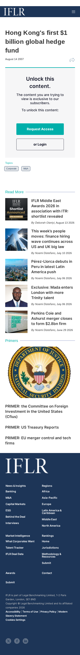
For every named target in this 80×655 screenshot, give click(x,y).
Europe (46, 504)
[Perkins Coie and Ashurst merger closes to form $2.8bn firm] (16, 322)
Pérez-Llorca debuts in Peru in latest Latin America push (51, 266)
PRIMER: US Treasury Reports (32, 427)
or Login (40, 144)
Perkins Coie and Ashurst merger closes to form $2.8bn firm (51, 318)
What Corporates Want (20, 541)
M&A (25, 168)
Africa (45, 491)
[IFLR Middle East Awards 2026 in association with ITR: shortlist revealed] (16, 209)
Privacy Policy (48, 611)
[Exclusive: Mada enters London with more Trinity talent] (16, 296)
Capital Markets (15, 504)
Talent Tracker (15, 547)
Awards (10, 572)
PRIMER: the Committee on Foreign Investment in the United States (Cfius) (36, 411)
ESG (8, 510)
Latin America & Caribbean (52, 511)
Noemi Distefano (45, 253)
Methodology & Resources (51, 555)
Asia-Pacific (49, 497)
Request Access (40, 129)
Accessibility (13, 611)
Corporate (11, 168)
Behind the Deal (15, 516)
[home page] (14, 11)
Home (45, 541)
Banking (11, 491)
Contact (47, 572)
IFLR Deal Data (14, 554)
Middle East (49, 519)
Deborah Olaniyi (45, 222)
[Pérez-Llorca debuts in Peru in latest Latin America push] (16, 270)
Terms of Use (30, 611)
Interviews (12, 523)
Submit (46, 563)
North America (51, 525)
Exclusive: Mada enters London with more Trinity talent (52, 292)
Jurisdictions (50, 547)
